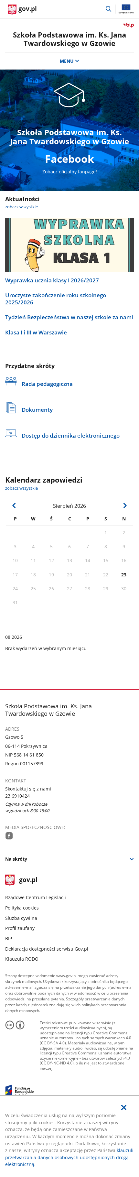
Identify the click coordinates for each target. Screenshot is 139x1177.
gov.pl (28, 880)
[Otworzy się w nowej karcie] (9, 836)
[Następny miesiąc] (125, 505)
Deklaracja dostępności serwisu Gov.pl (46, 949)
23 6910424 (17, 796)
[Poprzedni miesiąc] (14, 505)
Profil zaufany (20, 928)
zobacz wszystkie (21, 207)
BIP (8, 938)
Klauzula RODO (21, 959)
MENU (67, 61)
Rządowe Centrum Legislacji (35, 897)
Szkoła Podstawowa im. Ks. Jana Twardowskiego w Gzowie (69, 39)
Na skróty (16, 859)
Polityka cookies (22, 908)
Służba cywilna (21, 918)
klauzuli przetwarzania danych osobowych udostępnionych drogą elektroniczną (69, 1157)
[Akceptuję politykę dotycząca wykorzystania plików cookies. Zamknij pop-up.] (123, 1108)
